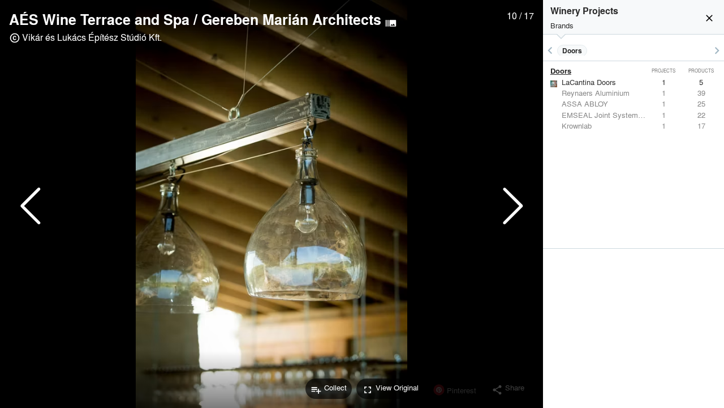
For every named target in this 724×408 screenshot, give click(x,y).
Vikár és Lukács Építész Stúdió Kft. (92, 37)
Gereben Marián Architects (291, 19)
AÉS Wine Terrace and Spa (99, 19)
